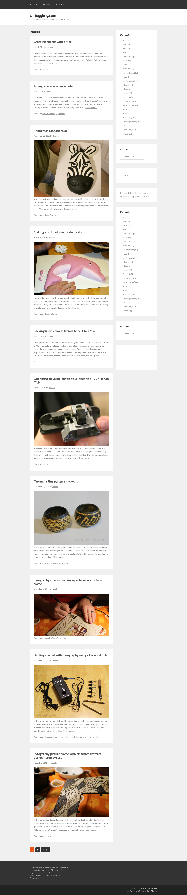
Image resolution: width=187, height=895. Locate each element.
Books (60, 4)
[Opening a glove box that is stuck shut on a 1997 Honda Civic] (71, 445)
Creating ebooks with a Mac (52, 41)
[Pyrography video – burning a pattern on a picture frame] (71, 635)
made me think (129, 81)
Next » (45, 850)
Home (33, 4)
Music (125, 89)
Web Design (128, 129)
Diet (125, 64)
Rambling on (128, 105)
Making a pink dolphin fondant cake (58, 232)
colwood (86, 737)
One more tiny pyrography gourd (56, 481)
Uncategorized (129, 121)
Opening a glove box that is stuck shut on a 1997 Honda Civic (71, 380)
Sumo (128, 891)
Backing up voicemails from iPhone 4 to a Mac (64, 331)
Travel (125, 113)
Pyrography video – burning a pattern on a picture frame (68, 582)
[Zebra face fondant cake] (71, 195)
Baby (125, 44)
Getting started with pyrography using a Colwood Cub (70, 655)
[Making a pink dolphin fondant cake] (71, 294)
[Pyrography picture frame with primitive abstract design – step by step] (71, 816)
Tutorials (45, 69)
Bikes (44, 114)
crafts (47, 563)
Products (49, 737)
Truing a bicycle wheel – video (54, 86)
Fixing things (52, 114)
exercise (126, 68)
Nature (126, 93)
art (43, 215)
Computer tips (129, 56)
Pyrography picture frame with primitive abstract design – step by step (67, 755)
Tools (54, 638)
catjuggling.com (43, 15)
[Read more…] (53, 63)
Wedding (127, 133)
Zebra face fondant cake (50, 130)
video (67, 638)
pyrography (55, 563)
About (46, 4)
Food (47, 215)
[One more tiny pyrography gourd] (71, 544)
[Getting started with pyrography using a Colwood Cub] (71, 717)
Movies (126, 85)
